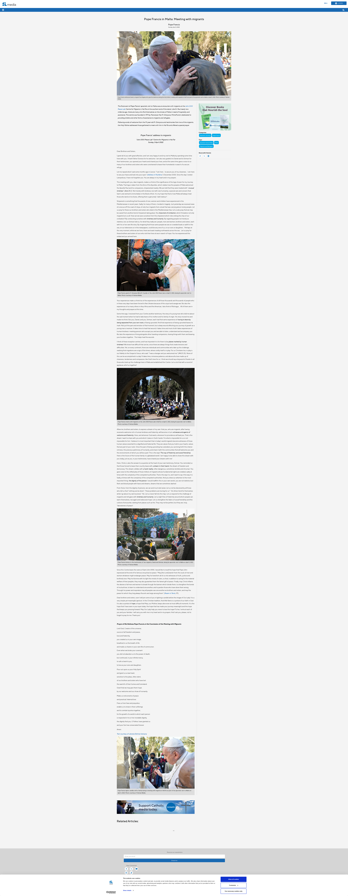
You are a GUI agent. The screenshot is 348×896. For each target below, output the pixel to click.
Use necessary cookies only (233, 891)
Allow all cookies (233, 879)
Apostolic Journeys (205, 135)
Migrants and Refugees (206, 146)
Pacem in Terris (169, 593)
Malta (216, 142)
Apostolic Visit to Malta (206, 142)
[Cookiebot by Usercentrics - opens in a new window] (111, 892)
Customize (232, 885)
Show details (127, 890)
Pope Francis (216, 135)
